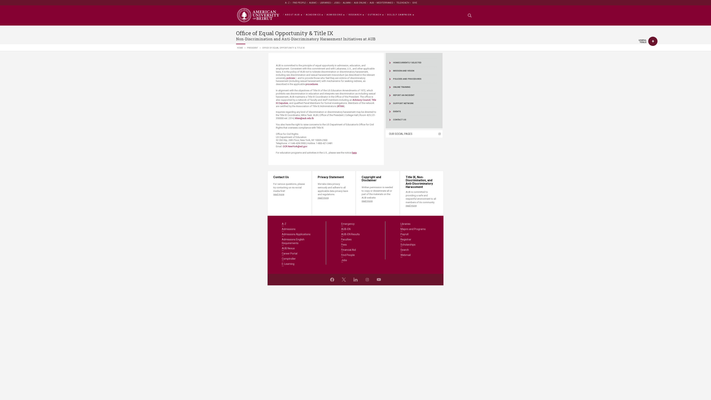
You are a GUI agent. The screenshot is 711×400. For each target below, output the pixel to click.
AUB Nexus (288, 248)
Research (355, 15)
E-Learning (288, 263)
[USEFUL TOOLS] (652, 41)
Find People (299, 2)
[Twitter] (344, 280)
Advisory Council (361, 100)
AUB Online (360, 2)
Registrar (405, 239)
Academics (313, 15)
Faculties (346, 239)
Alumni (347, 2)
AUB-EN (346, 229)
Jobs (337, 2)
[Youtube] (379, 280)
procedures (312, 84)
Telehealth (402, 2)
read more (278, 194)
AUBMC (313, 2)
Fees (344, 244)
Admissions (334, 15)
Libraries (325, 2)
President (252, 48)
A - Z (287, 2)
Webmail (405, 255)
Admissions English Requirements (293, 241)
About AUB (292, 15)
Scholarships (407, 244)
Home (240, 48)
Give (414, 2)
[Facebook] (332, 280)
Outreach (374, 15)
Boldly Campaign (399, 15)
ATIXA (340, 106)
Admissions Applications (296, 234)
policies (291, 78)
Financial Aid (348, 249)
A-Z (284, 223)
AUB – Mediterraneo (381, 2)
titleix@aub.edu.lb (304, 118)
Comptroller (289, 258)
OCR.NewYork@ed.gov (295, 146)
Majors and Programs (413, 229)
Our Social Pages (400, 133)
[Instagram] (367, 280)
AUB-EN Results (350, 234)
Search (404, 249)
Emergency (348, 223)
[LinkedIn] (355, 280)
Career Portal (289, 253)
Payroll (404, 234)
